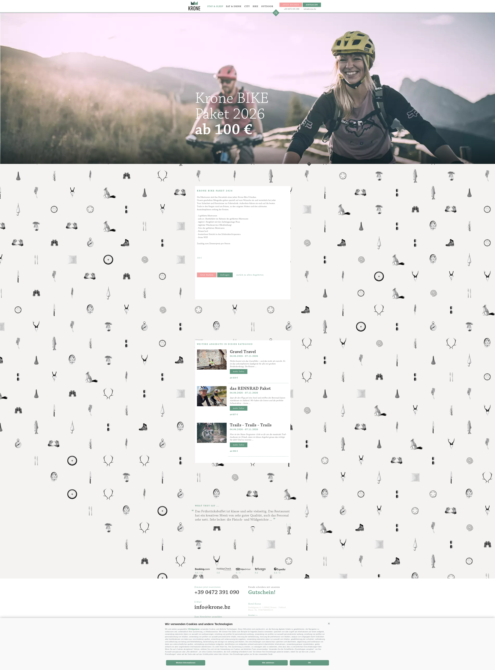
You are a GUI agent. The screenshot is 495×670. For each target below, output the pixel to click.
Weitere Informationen (185, 663)
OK (309, 663)
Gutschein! (261, 592)
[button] (329, 623)
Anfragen (225, 275)
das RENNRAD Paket (250, 388)
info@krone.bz (310, 9)
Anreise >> (252, 615)
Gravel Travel (243, 351)
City (247, 6)
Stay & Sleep (215, 6)
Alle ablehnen (268, 663)
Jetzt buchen (206, 275)
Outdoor (267, 6)
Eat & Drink (233, 6)
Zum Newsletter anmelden (208, 616)
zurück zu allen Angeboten (250, 275)
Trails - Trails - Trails (251, 425)
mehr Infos (238, 371)
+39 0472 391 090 (291, 9)
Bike (255, 6)
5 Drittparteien (194, 629)
